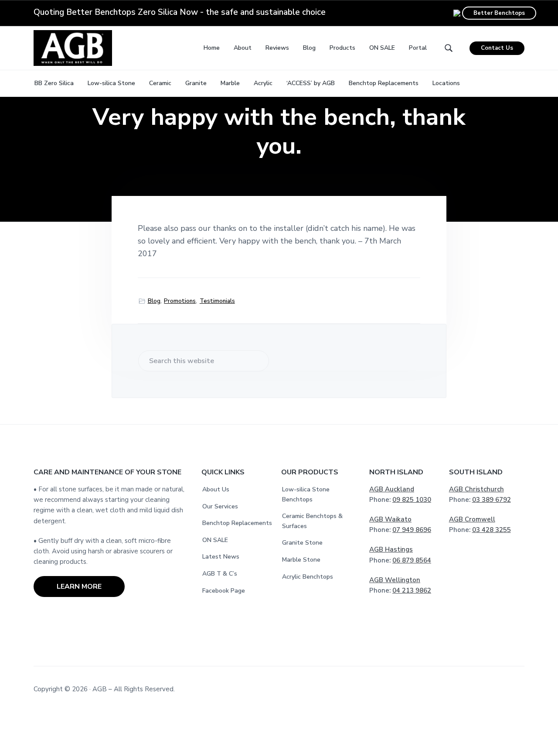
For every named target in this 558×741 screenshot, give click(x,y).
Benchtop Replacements (237, 523)
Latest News (220, 556)
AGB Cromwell (472, 519)
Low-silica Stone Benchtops (306, 494)
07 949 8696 (411, 529)
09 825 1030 (411, 499)
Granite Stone (302, 543)
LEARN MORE (79, 586)
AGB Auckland (391, 489)
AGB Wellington (394, 580)
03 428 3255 (491, 529)
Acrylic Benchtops (307, 577)
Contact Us (497, 48)
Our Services (220, 506)
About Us (215, 489)
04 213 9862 (411, 590)
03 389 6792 (491, 499)
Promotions (180, 301)
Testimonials (217, 301)
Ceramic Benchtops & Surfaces (312, 521)
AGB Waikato (390, 519)
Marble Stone (301, 560)
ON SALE (215, 540)
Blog (154, 301)
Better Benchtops (499, 13)
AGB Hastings (391, 549)
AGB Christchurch (476, 489)
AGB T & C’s (219, 573)
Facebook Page (223, 591)
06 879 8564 (411, 560)
